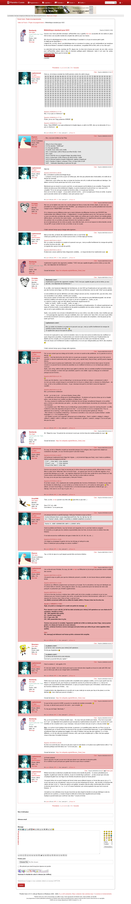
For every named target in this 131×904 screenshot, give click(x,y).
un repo (75, 569)
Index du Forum (22, 22)
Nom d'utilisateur (23, 812)
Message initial (49, 55)
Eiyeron (34, 137)
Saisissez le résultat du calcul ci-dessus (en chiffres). (34, 874)
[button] (33, 2)
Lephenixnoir (36, 73)
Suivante (76, 67)
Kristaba (35, 204)
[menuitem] (33, 2)
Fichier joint (109, 771)
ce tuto (55, 499)
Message (31, 42)
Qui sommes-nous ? (88, 894)
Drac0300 (35, 498)
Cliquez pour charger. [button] (51, 15)
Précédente (55, 67)
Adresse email (22, 819)
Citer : (96, 72)
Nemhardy (32, 30)
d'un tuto (88, 33)
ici (61, 41)
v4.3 (29, 894)
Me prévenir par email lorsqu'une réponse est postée (35, 866)
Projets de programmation (36, 22)
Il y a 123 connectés (65, 894)
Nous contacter (76, 894)
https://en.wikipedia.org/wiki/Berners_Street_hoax (70, 270)
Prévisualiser (108, 847)
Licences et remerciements (104, 894)
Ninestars (35, 644)
